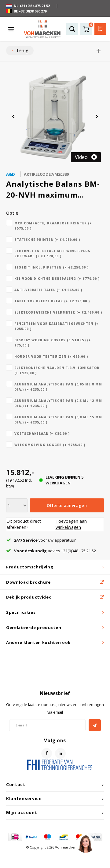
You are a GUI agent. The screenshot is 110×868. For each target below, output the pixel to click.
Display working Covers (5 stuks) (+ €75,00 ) (52, 342)
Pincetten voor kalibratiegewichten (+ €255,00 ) (56, 326)
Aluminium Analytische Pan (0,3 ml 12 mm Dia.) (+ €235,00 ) (58, 403)
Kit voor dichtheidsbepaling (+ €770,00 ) (57, 278)
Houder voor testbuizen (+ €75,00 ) (51, 356)
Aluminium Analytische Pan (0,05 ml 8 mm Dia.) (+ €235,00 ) (58, 387)
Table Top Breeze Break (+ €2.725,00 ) (52, 301)
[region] (85, 843)
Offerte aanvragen (67, 505)
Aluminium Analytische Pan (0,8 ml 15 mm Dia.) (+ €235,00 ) (58, 419)
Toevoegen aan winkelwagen (71, 524)
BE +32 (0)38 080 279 (30, 11)
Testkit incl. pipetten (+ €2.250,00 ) (51, 267)
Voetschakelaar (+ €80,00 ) (42, 433)
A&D (10, 174)
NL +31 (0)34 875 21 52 (32, 5)
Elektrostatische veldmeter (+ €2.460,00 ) (58, 312)
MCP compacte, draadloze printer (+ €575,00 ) (53, 225)
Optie (12, 213)
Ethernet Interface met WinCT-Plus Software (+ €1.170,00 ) (52, 253)
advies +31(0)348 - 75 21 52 (55, 550)
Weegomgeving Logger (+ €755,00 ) (49, 445)
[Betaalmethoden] (15, 836)
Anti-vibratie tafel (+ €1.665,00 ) (48, 290)
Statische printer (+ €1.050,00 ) (47, 239)
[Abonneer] (95, 725)
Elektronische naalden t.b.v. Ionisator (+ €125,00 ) (56, 370)
